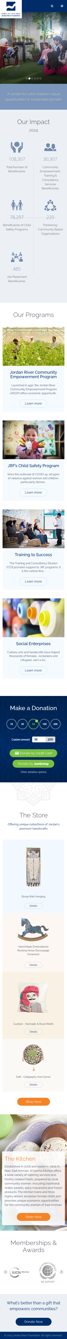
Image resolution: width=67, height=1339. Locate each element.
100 (44, 724)
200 (55, 724)
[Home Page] (11, 9)
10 (11, 724)
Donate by (26, 763)
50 (33, 724)
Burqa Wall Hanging (33, 896)
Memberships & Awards (33, 1246)
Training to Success (33, 554)
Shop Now (33, 1101)
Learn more (33, 403)
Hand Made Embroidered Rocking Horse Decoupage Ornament (33, 950)
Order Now (34, 1217)
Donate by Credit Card (35, 753)
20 (22, 724)
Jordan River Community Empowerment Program (33, 374)
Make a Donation (33, 707)
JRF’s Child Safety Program (33, 465)
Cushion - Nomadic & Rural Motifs (33, 1024)
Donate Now (33, 1321)
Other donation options (33, 772)
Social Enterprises (33, 643)
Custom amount (21, 739)
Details (33, 905)
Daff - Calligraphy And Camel (33, 1076)
